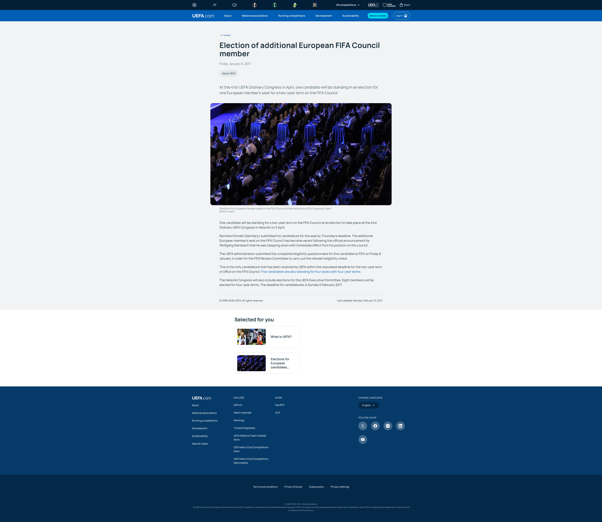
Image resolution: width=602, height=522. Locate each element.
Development (199, 428)
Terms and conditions (265, 486)
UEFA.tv (238, 405)
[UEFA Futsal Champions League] (214, 4)
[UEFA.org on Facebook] (375, 429)
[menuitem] (229, 16)
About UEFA (228, 73)
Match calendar (243, 412)
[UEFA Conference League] (274, 4)
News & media (200, 443)
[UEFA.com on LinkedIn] (400, 429)
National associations (204, 413)
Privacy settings (340, 486)
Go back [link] (226, 35)
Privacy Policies (293, 486)
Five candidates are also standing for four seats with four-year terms (310, 271)
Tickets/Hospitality (244, 428)
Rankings (239, 420)
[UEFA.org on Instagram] (387, 429)
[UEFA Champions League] (194, 4)
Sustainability (200, 436)
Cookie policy (316, 486)
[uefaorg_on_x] (362, 429)
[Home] (201, 398)
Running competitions (204, 420)
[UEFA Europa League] (254, 4)
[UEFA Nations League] (314, 4)
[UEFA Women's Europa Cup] (294, 4)
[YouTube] (362, 443)
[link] (228, 16)
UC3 (277, 412)
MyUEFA (279, 405)
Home (203, 16)
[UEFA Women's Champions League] (234, 4)
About (195, 405)
